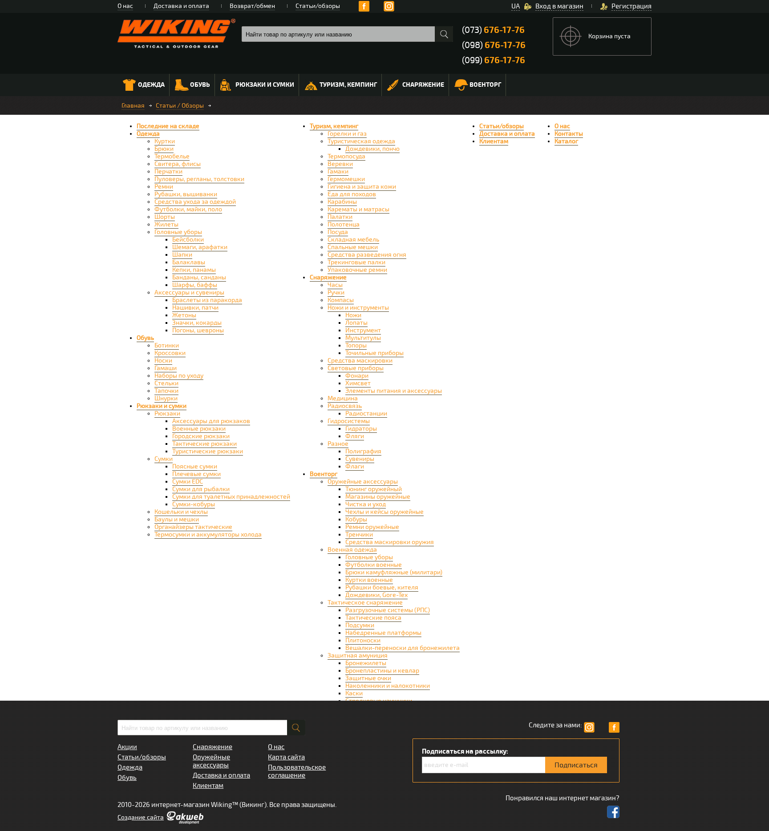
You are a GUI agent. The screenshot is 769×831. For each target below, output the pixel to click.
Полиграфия (363, 451)
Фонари (356, 375)
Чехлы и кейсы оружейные (384, 512)
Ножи (353, 315)
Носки (163, 360)
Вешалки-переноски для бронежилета (402, 648)
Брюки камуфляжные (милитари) (393, 572)
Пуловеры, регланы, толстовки (199, 179)
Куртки (164, 141)
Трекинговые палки (356, 262)
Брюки (164, 149)
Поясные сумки (194, 466)
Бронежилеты (365, 663)
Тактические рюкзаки (204, 444)
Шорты (164, 217)
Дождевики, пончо (372, 149)
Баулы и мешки (176, 519)
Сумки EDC (187, 481)
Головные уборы (178, 232)
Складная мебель (353, 239)
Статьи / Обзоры (180, 105)
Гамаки (338, 171)
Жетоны (184, 315)
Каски (354, 693)
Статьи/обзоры (317, 6)
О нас (125, 6)
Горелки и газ (347, 133)
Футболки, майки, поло (188, 209)
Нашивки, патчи (195, 307)
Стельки (166, 383)
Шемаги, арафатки (199, 247)
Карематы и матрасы (358, 209)
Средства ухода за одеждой (195, 202)
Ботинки (166, 345)
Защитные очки (368, 678)
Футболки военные (373, 565)
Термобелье (172, 156)
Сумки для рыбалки (201, 489)
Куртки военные (369, 580)
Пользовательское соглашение (297, 771)
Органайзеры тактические (193, 527)
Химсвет (358, 383)
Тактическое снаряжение (365, 602)
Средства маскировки (360, 360)
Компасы (341, 300)
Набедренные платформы (383, 633)
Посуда (338, 232)
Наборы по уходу (178, 375)
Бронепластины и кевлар (382, 670)
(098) (494, 45)
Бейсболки (188, 239)
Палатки (340, 217)
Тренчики (359, 534)
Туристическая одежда (361, 141)
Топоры (356, 345)
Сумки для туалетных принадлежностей (231, 496)
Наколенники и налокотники (387, 686)
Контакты (568, 133)
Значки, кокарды (197, 323)
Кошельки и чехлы (181, 512)
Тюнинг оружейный (373, 489)
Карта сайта (286, 757)
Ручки (336, 292)
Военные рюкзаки (199, 428)
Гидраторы (361, 428)
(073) (493, 30)
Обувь (200, 85)
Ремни (163, 186)
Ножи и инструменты (358, 307)
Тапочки (166, 391)
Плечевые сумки (196, 474)
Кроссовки (170, 353)
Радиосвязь (345, 406)
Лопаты (356, 323)
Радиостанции (366, 413)
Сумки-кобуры (193, 504)
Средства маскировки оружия (389, 542)
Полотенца (344, 224)
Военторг (485, 85)
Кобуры (356, 519)
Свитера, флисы (177, 164)
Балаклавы (188, 262)
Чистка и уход (365, 504)
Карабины (342, 202)
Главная (133, 105)
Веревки (340, 164)
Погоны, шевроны (198, 330)
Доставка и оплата (181, 6)
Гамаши (165, 368)
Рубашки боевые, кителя (381, 587)
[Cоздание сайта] (184, 822)
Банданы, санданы (199, 277)
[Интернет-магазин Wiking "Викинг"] (176, 33)
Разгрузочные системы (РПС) (387, 610)
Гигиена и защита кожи (362, 186)
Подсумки (359, 625)
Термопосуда (346, 156)
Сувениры (359, 459)
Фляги (354, 436)
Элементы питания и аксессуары (393, 391)
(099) (493, 60)
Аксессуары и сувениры (189, 292)
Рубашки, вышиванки (185, 194)
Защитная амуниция (358, 655)
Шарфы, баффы (194, 285)
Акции (127, 747)
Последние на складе (168, 126)
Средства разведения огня (367, 254)
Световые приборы (356, 368)
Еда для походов (352, 194)
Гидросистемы (349, 421)
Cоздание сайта (140, 817)
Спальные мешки (353, 247)
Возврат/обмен (252, 6)
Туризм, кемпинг (348, 85)
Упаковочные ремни (357, 270)
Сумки (163, 459)
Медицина (343, 398)
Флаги (354, 466)
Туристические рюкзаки (207, 451)
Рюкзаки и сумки (264, 85)
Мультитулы (363, 338)
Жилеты (166, 224)
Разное (338, 444)
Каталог (566, 141)
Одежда (151, 85)
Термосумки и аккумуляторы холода (208, 534)
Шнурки (166, 398)
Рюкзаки (167, 413)
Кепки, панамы (194, 270)
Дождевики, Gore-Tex (376, 595)
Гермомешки (346, 179)
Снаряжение (423, 85)
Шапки (182, 254)
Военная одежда (352, 549)
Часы (335, 285)
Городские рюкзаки (201, 436)
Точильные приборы (374, 353)
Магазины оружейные (377, 496)
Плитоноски (362, 640)
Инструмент (363, 330)
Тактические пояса (373, 617)
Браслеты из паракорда (207, 300)
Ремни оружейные (372, 527)
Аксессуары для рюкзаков (211, 421)
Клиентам (493, 141)
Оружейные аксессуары (363, 481)
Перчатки (168, 171)
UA (515, 6)
